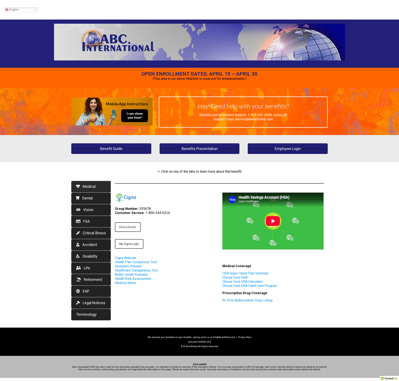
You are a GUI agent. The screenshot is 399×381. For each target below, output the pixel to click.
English (13, 9)
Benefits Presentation (200, 148)
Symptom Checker (128, 266)
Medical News (125, 283)
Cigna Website (125, 258)
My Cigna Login (129, 244)
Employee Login (288, 148)
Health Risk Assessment (133, 279)
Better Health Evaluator (131, 275)
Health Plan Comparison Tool (136, 262)
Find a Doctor (127, 227)
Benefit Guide (111, 148)
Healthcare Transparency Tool (136, 270)
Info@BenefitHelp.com (224, 337)
